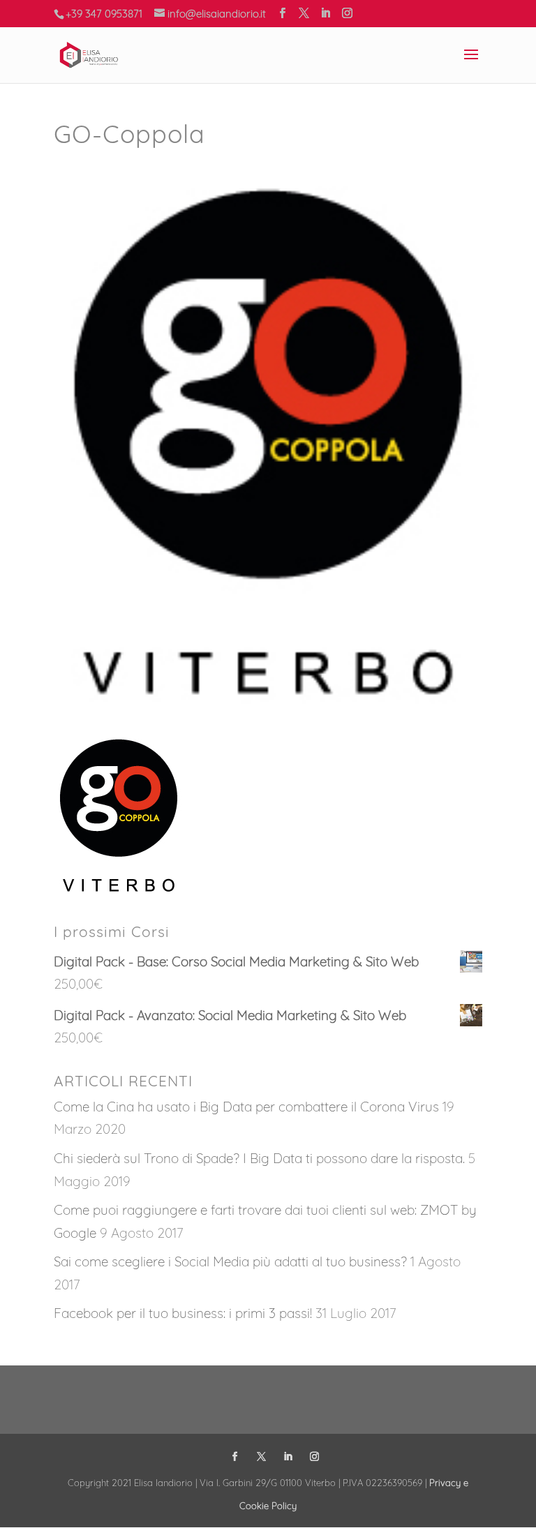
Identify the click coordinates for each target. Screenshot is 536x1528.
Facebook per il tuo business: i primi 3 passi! (183, 1313)
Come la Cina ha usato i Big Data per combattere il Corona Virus (246, 1106)
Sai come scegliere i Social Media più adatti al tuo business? (230, 1261)
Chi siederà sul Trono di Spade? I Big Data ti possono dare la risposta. (259, 1158)
